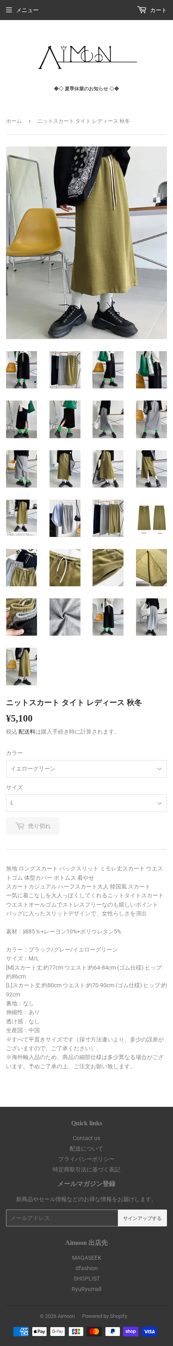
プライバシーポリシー (86, 1159)
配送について (86, 1148)
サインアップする (142, 1218)
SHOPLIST (87, 1278)
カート (158, 10)
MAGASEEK (86, 1258)
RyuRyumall (86, 1289)
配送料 (27, 731)
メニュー (27, 10)
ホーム (14, 121)
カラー (14, 753)
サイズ (14, 787)
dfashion (87, 1268)
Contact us (86, 1138)
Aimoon (66, 1316)
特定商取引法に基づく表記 (86, 1169)
